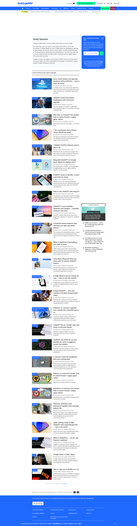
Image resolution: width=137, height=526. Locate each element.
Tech (34, 455)
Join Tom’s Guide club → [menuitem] (86, 3)
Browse (91, 8)
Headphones (36, 357)
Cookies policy (90, 510)
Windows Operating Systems (38, 309)
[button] (116, 3)
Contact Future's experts (56, 510)
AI (60, 8)
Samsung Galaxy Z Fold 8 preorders (40, 11)
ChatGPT (35, 98)
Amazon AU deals (83, 11)
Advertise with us (72, 513)
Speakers (35, 404)
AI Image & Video (37, 291)
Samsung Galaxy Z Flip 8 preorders (64, 11)
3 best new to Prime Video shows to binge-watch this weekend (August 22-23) (93, 216)
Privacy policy (72, 510)
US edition (56, 523)
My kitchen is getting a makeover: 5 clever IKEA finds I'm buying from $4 (94, 249)
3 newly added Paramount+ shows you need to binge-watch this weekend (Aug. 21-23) (94, 232)
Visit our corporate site (87, 498)
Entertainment (45, 8)
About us (89, 513)
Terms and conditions (38, 510)
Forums (113, 8)
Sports (35, 115)
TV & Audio (36, 8)
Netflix (35, 470)
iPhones (35, 131)
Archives (64, 483)
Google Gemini (37, 160)
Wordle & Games (81, 8)
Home (72, 8)
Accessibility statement (38, 513)
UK (78, 492)
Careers (52, 513)
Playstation (36, 79)
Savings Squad (105, 8)
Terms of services (99, 60)
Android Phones (37, 224)
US (74, 492)
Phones (28, 8)
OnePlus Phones (37, 145)
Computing (54, 8)
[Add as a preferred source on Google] (37, 503)
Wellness (66, 8)
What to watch (96, 11)
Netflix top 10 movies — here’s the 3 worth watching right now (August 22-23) (94, 224)
